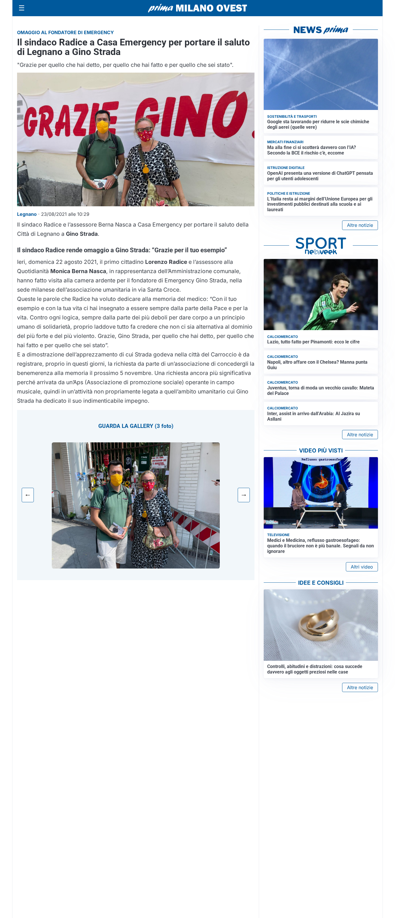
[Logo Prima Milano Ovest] (197, 8)
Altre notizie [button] (360, 225)
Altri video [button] (362, 567)
